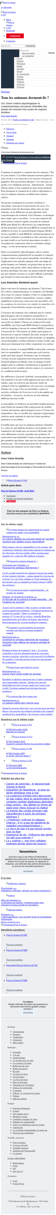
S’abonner (15, 36)
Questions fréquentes (21, 1108)
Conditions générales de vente (25, 1119)
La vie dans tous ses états (23, 1060)
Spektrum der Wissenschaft (24, 1150)
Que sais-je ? (18, 1171)
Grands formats (19, 1057)
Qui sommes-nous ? (21, 1113)
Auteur (6, 452)
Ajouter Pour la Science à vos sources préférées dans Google (26, 159)
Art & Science (18, 1076)
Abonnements (18, 1031)
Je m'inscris (28, 1012)
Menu (8, 19)
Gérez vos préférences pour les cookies (29, 1124)
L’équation (17, 1090)
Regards (16, 1071)
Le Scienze (17, 1153)
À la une (16, 1055)
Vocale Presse (18, 1183)
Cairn (15, 1180)
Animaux (10, 139)
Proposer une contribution (23, 1132)
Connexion (10, 41)
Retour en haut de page (10, 922)
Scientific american (20, 1148)
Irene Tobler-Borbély (9, 116)
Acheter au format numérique (19, 499)
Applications (18, 1037)
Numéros (16, 1034)
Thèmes (16, 1096)
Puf (14, 1168)
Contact (16, 1111)
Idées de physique (20, 1082)
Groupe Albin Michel (16, 1158)
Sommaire (11, 496)
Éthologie (5, 92)
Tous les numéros (14, 945)
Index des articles (20, 1098)
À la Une (6, 878)
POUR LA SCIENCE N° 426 (23, 120)
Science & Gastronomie (22, 1087)
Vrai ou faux (11, 132)
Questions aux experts (15, 142)
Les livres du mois (20, 1079)
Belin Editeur (18, 1163)
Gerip (15, 1165)
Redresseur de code (21, 1065)
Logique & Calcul (20, 1074)
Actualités (17, 1052)
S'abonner (11, 501)
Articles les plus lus (12, 778)
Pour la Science (19, 1142)
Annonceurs (18, 1127)
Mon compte (18, 1042)
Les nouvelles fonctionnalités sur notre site (30, 1130)
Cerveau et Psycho (20, 1145)
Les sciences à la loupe (22, 1063)
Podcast (20, 87)
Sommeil (10, 135)
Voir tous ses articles (9, 475)
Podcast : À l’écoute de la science (26, 1093)
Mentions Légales (20, 1116)
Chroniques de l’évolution (23, 1085)
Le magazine (28, 56)
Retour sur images (20, 1068)
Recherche (10, 30)
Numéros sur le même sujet (17, 719)
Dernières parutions (13, 929)
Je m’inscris (28, 871)
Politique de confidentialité (24, 1122)
